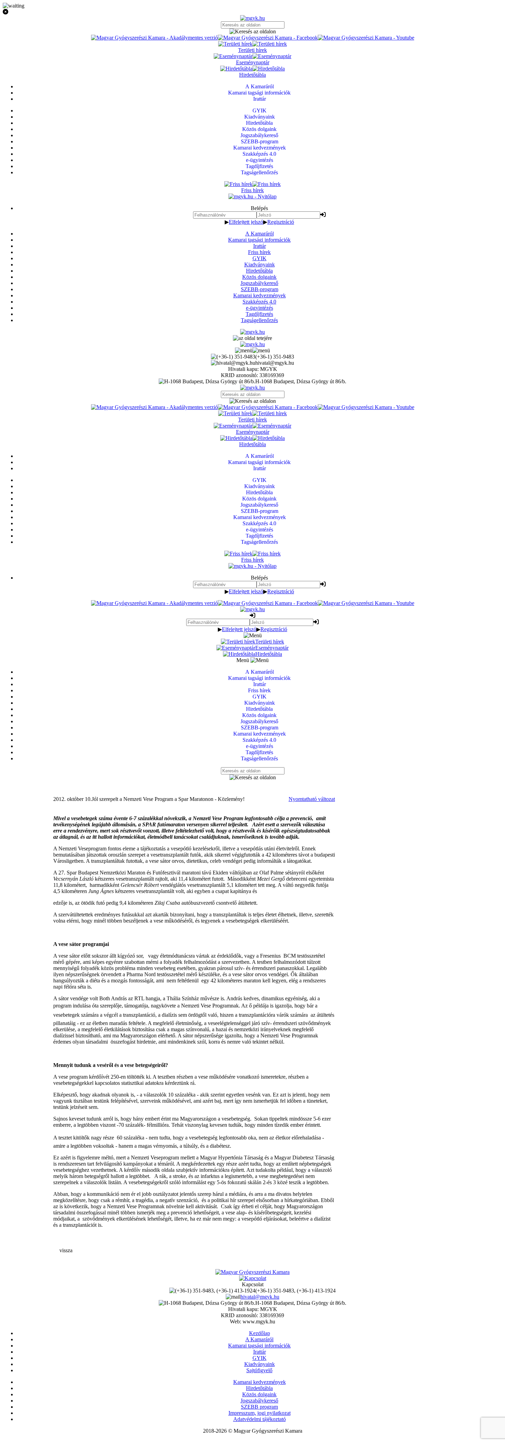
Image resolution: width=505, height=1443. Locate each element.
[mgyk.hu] (252, 18)
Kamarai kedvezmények (259, 295)
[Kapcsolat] (252, 1278)
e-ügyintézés (259, 308)
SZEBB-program (259, 289)
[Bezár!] (252, 12)
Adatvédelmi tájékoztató (259, 1419)
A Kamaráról (259, 233)
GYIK (259, 258)
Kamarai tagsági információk (259, 240)
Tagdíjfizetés (259, 314)
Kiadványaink (259, 264)
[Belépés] (323, 215)
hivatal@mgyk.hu (259, 1297)
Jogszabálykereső (259, 283)
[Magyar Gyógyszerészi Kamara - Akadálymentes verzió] (154, 38)
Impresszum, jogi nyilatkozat (259, 1413)
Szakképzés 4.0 (259, 302)
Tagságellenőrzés (259, 320)
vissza (65, 1250)
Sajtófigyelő (259, 1370)
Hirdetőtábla (259, 271)
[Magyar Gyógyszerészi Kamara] (252, 1272)
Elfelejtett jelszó (246, 222)
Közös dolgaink (259, 277)
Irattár (259, 246)
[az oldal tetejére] (252, 338)
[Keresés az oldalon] (252, 32)
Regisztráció (280, 222)
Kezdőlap (259, 1333)
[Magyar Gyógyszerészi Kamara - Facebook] (268, 38)
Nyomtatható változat (312, 799)
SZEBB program (259, 1407)
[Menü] (252, 350)
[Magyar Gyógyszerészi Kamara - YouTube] (366, 38)
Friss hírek (259, 252)
